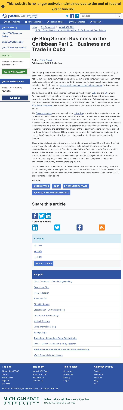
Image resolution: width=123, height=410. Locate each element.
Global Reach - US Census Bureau (49, 310)
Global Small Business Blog (46, 315)
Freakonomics (40, 298)
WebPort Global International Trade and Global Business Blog (61, 349)
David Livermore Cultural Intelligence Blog (53, 281)
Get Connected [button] (78, 22)
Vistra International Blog (45, 327)
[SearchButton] (118, 15)
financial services (44, 113)
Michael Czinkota (42, 321)
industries (78, 113)
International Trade (75, 186)
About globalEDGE (10, 371)
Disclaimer (68, 374)
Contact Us (38, 380)
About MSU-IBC (40, 374)
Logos (66, 380)
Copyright (68, 371)
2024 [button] (38, 251)
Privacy (66, 377)
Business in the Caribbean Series (51, 193)
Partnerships (38, 377)
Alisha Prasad (46, 60)
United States (41, 186)
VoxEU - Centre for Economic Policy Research (55, 344)
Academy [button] (97, 22)
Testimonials (7, 377)
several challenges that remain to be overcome (81, 85)
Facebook (98, 374)
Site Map (6, 383)
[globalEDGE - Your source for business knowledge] (20, 16)
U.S (106, 93)
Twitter (97, 371)
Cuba (94, 93)
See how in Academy (14, 72)
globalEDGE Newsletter (12, 42)
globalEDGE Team (41, 371)
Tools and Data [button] (56, 22)
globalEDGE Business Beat (14, 47)
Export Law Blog (41, 287)
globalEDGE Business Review (12, 34)
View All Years (43, 263)
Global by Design (41, 304)
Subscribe (15, 98)
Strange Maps (40, 332)
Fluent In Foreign (41, 293)
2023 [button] (38, 257)
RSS (96, 383)
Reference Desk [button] (35, 22)
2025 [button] (38, 245)
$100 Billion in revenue (42, 105)
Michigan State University (28, 388)
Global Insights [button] (13, 22)
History (5, 374)
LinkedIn (98, 377)
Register (5, 380)
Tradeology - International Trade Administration (55, 338)
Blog (96, 380)
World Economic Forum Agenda (48, 355)
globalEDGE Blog (9, 27)
